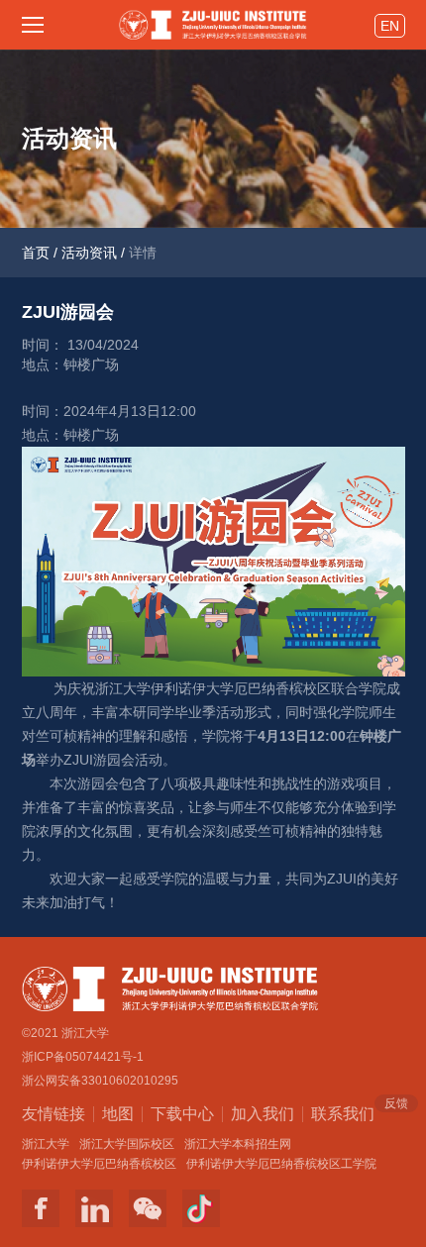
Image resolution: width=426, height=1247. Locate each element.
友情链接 (53, 1113)
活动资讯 (89, 252)
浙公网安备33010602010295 (100, 1081)
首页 (36, 252)
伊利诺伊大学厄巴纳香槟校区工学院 (281, 1164)
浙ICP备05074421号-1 (83, 1057)
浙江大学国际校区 (126, 1144)
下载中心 (182, 1113)
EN (389, 26)
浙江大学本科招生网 (237, 1144)
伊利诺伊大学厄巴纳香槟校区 (99, 1164)
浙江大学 (45, 1144)
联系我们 (342, 1112)
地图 (118, 1113)
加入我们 (262, 1113)
